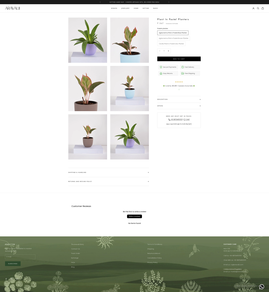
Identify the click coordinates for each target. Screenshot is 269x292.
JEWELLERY (125, 8)
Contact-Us (75, 249)
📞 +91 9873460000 (175, 119)
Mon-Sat (227, 249)
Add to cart (179, 59)
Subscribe (13, 264)
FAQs (73, 262)
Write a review (134, 216)
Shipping (150, 249)
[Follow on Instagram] (12, 279)
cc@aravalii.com (237, 265)
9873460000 (237, 256)
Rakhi (155, 8)
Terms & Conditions (154, 244)
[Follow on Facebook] (6, 279)
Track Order (75, 253)
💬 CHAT (187, 119)
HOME (136, 8)
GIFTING (146, 8)
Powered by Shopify (256, 286)
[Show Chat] (262, 287)
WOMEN (114, 8)
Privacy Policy (152, 262)
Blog (73, 267)
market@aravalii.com (239, 272)
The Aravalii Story (77, 244)
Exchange (74, 258)
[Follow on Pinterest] (17, 279)
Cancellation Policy (154, 258)
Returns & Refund (153, 253)
